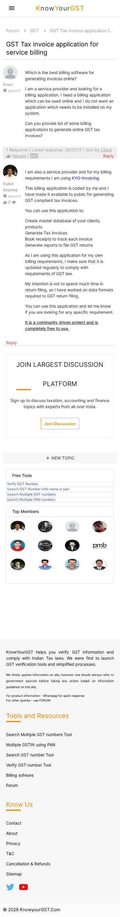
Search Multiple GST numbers (31, 494)
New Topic (60, 458)
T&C (10, 853)
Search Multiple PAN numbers (31, 499)
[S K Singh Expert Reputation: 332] (45, 549)
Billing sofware (19, 775)
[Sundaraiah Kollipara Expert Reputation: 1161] (72, 530)
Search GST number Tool (30, 754)
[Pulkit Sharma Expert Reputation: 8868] (17, 530)
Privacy (13, 843)
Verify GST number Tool (28, 764)
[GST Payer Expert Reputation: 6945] (45, 530)
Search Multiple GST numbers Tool (39, 734)
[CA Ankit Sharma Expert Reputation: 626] (17, 549)
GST (34, 30)
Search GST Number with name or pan (38, 489)
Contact (13, 823)
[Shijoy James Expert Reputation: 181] (72, 568)
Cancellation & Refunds (28, 863)
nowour (60, 8)
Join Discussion (60, 423)
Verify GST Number (22, 484)
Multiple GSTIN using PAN (30, 744)
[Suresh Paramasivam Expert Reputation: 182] (45, 568)
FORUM (44, 700)
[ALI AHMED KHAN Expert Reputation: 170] (99, 568)
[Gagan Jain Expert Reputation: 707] (99, 530)
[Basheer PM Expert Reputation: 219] (99, 549)
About (11, 833)
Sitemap (14, 873)
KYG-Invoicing (85, 177)
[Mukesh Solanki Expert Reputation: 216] (17, 568)
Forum (12, 30)
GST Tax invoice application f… (81, 30)
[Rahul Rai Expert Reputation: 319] (72, 549)
